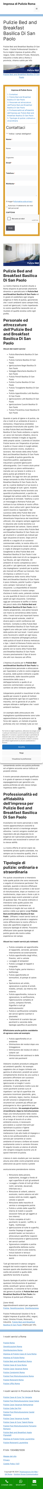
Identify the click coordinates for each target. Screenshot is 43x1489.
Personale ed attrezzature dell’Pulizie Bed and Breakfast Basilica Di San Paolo (19, 105)
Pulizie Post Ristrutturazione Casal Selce (21, 1401)
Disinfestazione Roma (12, 1350)
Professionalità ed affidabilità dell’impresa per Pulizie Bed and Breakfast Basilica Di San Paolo (20, 113)
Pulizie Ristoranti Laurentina (15, 1443)
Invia (10, 228)
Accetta (21, 747)
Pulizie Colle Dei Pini (12, 1408)
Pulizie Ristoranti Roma (13, 1380)
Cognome (10, 158)
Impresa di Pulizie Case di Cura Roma (19, 1354)
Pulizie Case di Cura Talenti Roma (18, 1422)
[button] (40, 729)
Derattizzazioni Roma (12, 1346)
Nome (8, 148)
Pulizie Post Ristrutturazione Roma (18, 1376)
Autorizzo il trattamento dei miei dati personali (20, 207)
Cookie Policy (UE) (11, 1464)
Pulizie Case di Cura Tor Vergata (17, 1397)
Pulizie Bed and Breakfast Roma (17, 1361)
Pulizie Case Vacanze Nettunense (18, 1405)
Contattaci (12, 94)
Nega (21, 753)
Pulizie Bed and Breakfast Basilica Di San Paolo (21, 75)
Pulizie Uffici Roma (11, 1383)
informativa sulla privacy (23, 201)
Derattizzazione (17, 1308)
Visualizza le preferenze (21, 759)
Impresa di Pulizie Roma (19, 3)
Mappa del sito (9, 1456)
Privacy (6, 1460)
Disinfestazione (32, 1308)
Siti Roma (8, 1474)
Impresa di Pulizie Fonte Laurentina (18, 1439)
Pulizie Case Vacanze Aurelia (16, 1418)
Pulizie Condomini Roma (14, 1372)
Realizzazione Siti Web (29, 1472)
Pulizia (6, 1308)
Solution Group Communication (26, 1474)
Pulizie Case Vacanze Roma (15, 1369)
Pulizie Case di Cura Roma (15, 1365)
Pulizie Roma (9, 1343)
